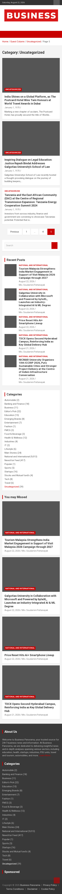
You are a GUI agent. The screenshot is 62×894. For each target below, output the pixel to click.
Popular (8, 464)
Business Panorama (30, 885)
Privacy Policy (50, 885)
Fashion (8, 426)
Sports (8, 468)
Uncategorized (13, 89)
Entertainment (11, 422)
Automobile (10, 400)
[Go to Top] (57, 880)
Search (54, 245)
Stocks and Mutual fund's (17, 475)
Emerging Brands (13, 419)
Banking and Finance (15, 404)
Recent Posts (16, 260)
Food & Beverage (13, 434)
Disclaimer (32, 889)
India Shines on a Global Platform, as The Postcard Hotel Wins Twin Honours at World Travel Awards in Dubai (30, 100)
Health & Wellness (13, 437)
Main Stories (11, 452)
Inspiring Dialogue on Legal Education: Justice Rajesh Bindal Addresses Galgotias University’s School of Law (28, 163)
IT (5, 445)
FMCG (8, 430)
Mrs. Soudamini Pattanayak (32, 285)
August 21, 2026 (26, 348)
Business (9, 407)
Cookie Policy (48, 889)
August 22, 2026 (26, 281)
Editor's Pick (10, 411)
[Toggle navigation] (6, 34)
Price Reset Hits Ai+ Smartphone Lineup (31, 322)
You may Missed (15, 497)
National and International (33, 265)
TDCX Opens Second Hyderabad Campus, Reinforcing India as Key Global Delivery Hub (38, 341)
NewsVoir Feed (12, 460)
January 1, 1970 (12, 107)
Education (9, 415)
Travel (7, 483)
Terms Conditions (15, 889)
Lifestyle (9, 449)
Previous (14, 231)
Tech (7, 479)
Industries (9, 441)
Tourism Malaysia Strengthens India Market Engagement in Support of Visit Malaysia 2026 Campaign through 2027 (37, 273)
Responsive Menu (56, 2)
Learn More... (45, 755)
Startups (9, 471)
